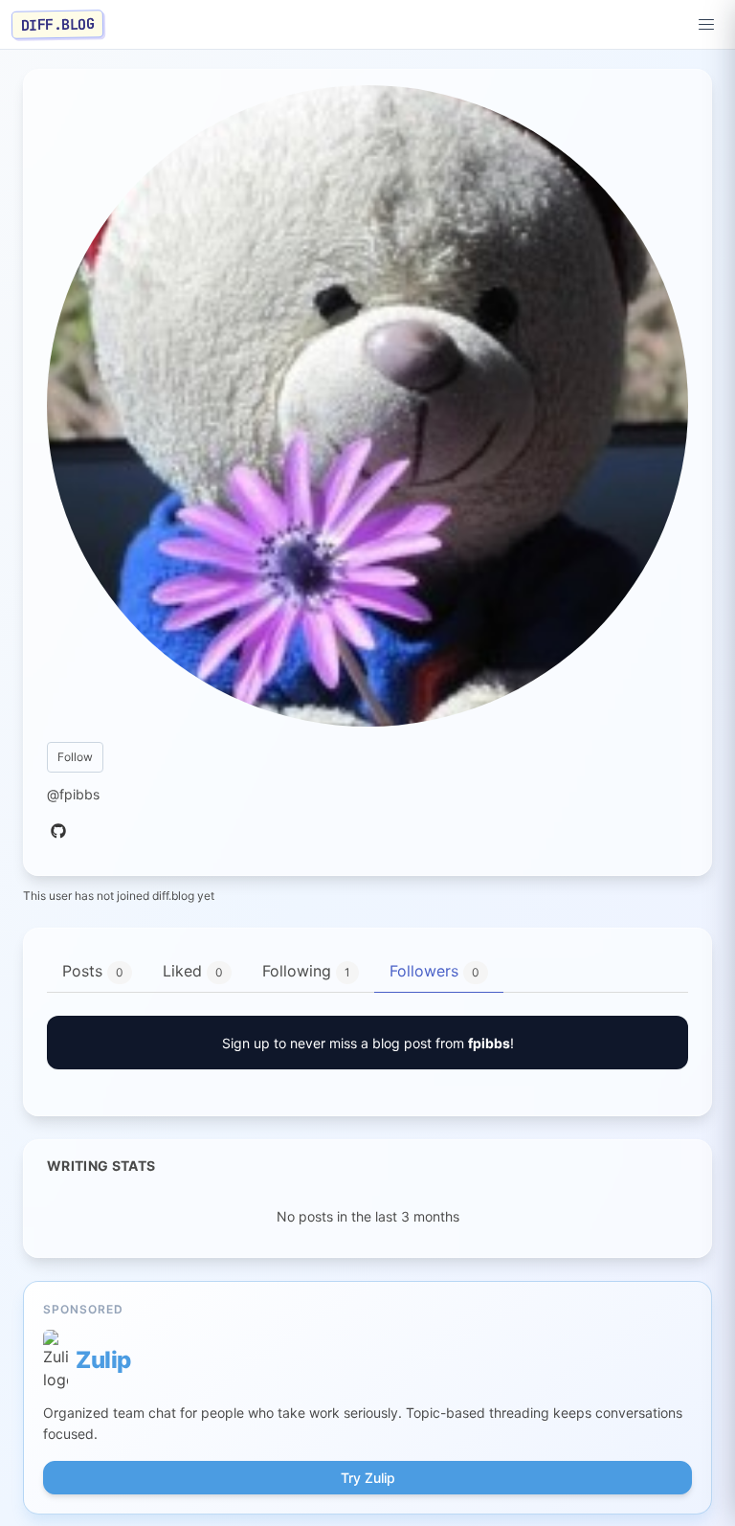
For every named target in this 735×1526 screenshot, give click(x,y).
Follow (75, 757)
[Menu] (706, 25)
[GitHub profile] (58, 831)
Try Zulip (368, 1478)
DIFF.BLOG (58, 23)
